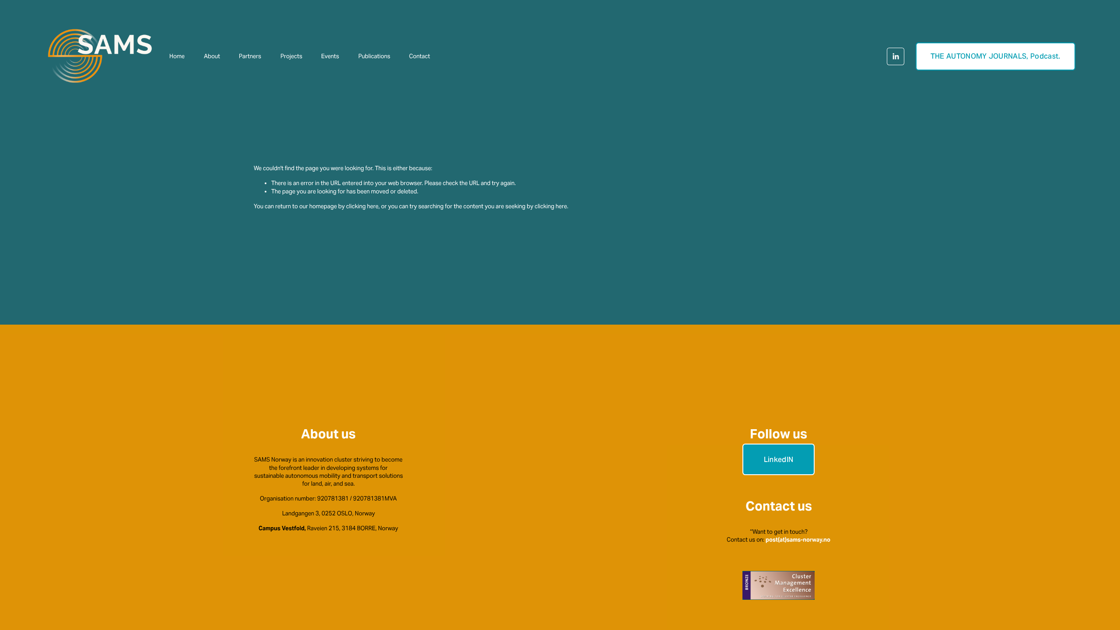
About (212, 56)
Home (177, 56)
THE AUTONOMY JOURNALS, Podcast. (995, 56)
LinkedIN (779, 459)
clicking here (362, 206)
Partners (250, 56)
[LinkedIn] (895, 56)
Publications (374, 56)
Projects (291, 56)
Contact (419, 56)
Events (330, 56)
